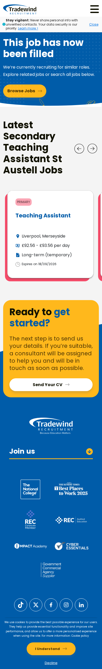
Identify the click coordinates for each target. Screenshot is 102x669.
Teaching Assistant (43, 215)
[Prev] (79, 148)
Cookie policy (80, 636)
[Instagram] (66, 604)
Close (93, 24)
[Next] (92, 148)
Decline (51, 662)
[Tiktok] (20, 604)
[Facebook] (51, 604)
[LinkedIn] (81, 604)
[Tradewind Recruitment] (19, 9)
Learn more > (28, 28)
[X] (35, 604)
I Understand (47, 648)
